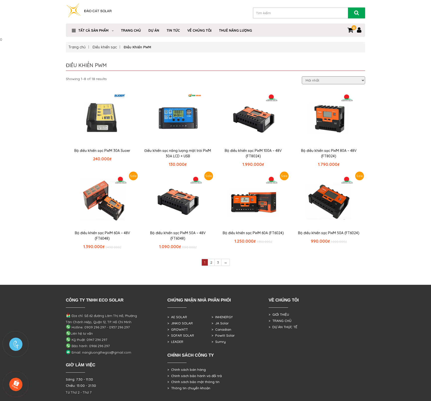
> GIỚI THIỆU (279, 314)
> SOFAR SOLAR (180, 335)
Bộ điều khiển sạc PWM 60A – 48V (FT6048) (102, 236)
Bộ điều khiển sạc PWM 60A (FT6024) (253, 233)
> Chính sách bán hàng (186, 370)
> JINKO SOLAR (180, 323)
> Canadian (221, 329)
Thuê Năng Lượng (235, 30)
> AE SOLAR (177, 317)
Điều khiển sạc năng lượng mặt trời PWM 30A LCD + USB (177, 153)
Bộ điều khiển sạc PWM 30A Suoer (102, 150)
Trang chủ (77, 47)
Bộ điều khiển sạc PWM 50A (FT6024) (328, 233)
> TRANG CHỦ (280, 321)
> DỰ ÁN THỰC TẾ (283, 327)
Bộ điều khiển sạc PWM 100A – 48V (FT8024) (253, 153)
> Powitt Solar (223, 335)
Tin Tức (173, 30)
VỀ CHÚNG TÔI (199, 30)
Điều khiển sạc (105, 47)
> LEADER (175, 342)
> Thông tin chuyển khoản (188, 388)
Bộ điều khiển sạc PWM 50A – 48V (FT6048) (178, 236)
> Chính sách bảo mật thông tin (193, 382)
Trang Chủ (131, 30)
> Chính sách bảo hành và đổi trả (194, 376)
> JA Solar (220, 323)
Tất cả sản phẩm (93, 30)
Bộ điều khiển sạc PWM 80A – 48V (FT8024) (328, 153)
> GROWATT (177, 329)
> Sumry (219, 342)
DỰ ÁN (153, 30)
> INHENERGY (222, 317)
